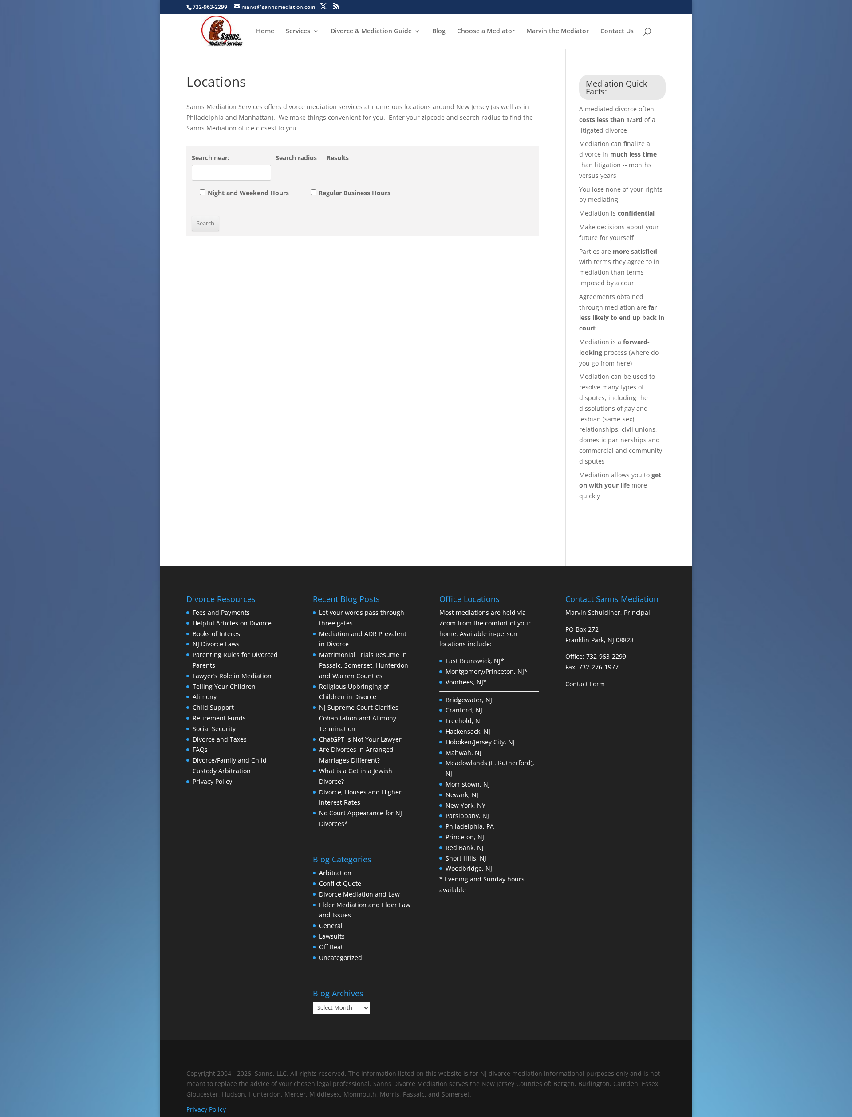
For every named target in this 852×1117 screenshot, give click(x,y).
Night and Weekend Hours (248, 193)
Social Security (214, 728)
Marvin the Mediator (557, 31)
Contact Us (617, 31)
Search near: (210, 157)
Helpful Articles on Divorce (232, 623)
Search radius (296, 157)
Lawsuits (332, 936)
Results (338, 157)
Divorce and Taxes (220, 739)
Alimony (205, 696)
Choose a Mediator (486, 31)
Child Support (213, 707)
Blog (439, 31)
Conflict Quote (340, 883)
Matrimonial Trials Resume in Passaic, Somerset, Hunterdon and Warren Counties (363, 665)
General (331, 925)
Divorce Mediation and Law (359, 894)
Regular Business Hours (354, 193)
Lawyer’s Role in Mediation (232, 676)
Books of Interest (217, 633)
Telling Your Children (224, 686)
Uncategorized (340, 957)
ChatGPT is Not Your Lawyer (360, 739)
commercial (597, 450)
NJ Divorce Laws (216, 644)
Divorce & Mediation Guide (371, 31)
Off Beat (331, 947)
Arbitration (335, 873)
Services (298, 31)
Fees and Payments (221, 612)
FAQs (200, 749)
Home (265, 31)
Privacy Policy (212, 781)
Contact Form (585, 684)
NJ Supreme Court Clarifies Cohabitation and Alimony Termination (358, 718)
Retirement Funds (219, 718)
